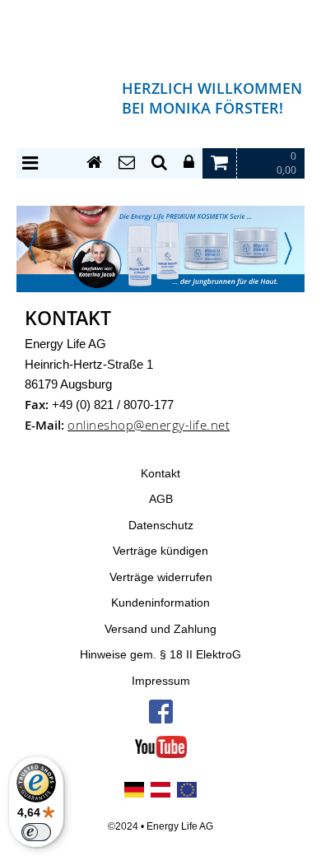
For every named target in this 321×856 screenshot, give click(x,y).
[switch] (36, 832)
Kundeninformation (160, 603)
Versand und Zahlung (160, 629)
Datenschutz (160, 525)
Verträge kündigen (160, 551)
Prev (33, 248)
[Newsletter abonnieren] (126, 163)
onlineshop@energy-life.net (148, 425)
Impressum (161, 681)
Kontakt (160, 474)
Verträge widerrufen (160, 577)
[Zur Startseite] (94, 163)
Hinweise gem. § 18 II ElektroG (160, 655)
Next (288, 248)
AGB (161, 499)
